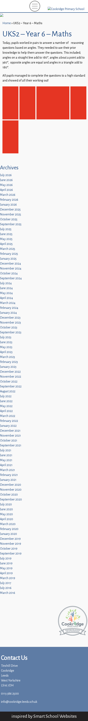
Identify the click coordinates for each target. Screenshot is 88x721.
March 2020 (8, 524)
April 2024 (6, 298)
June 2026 (6, 180)
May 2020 (6, 514)
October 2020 (9, 495)
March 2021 (7, 470)
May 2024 (6, 293)
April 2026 (6, 190)
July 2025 (5, 229)
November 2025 (10, 214)
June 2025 (6, 234)
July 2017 (5, 583)
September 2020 (11, 499)
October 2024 (9, 273)
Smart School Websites (55, 716)
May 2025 (6, 239)
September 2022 (10, 386)
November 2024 (10, 269)
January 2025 (8, 259)
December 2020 (10, 485)
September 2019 (10, 554)
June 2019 (6, 563)
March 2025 (7, 249)
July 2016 (5, 588)
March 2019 (7, 578)
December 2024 (10, 264)
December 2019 (10, 539)
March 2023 (7, 357)
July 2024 (6, 283)
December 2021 (10, 431)
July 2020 (6, 504)
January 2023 (8, 367)
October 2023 (8, 327)
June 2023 (6, 342)
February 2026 (9, 200)
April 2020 (6, 519)
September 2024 (11, 278)
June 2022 (6, 401)
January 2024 (8, 313)
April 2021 (6, 465)
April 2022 (6, 411)
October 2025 (8, 219)
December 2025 (10, 210)
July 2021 (5, 450)
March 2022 (7, 416)
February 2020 (9, 529)
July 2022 (5, 396)
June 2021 (6, 455)
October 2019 (8, 549)
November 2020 (10, 490)
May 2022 (6, 406)
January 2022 (8, 426)
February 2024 (9, 308)
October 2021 (8, 441)
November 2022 (10, 377)
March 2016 (7, 593)
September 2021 (10, 445)
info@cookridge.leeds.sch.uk (19, 702)
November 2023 (10, 323)
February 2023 (9, 362)
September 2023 (10, 332)
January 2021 (8, 480)
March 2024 (7, 303)
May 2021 (6, 460)
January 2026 (8, 205)
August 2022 (7, 391)
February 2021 (9, 475)
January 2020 (8, 534)
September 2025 (10, 224)
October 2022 (8, 382)
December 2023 (10, 318)
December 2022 (10, 372)
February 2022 (9, 421)
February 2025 (9, 254)
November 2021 (10, 436)
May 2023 (6, 347)
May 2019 (6, 568)
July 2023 (5, 337)
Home (6, 23)
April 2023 (6, 352)
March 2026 (7, 195)
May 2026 (6, 185)
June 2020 (6, 509)
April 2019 (6, 573)
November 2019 (10, 544)
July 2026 (6, 175)
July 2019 (5, 558)
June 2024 (6, 288)
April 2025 (6, 244)
